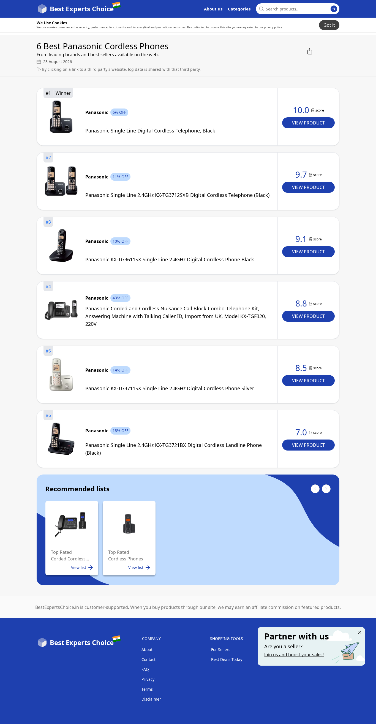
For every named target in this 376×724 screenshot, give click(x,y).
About (146, 649)
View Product (308, 123)
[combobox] (297, 9)
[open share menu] (309, 51)
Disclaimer (151, 699)
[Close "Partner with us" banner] (360, 632)
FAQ (145, 669)
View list (78, 567)
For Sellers (220, 649)
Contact (148, 659)
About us (213, 9)
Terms (147, 689)
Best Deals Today (226, 659)
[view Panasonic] (61, 116)
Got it (329, 25)
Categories (239, 9)
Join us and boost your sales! (294, 655)
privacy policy (273, 27)
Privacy (147, 679)
